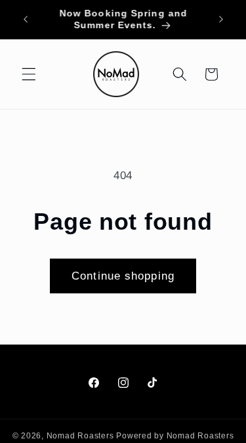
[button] (29, 74)
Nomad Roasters (80, 435)
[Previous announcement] (25, 19)
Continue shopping (123, 276)
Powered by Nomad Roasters (175, 435)
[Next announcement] (221, 19)
